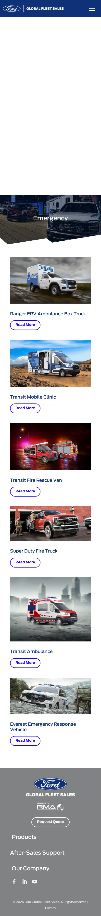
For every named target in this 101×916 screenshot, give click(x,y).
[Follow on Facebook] (14, 882)
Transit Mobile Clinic (33, 397)
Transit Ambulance (31, 652)
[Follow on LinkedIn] (24, 882)
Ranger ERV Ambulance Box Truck (48, 314)
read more (25, 325)
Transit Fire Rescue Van (36, 480)
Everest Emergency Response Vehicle (43, 727)
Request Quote (50, 822)
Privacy (50, 907)
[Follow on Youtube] (35, 882)
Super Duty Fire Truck (33, 551)
